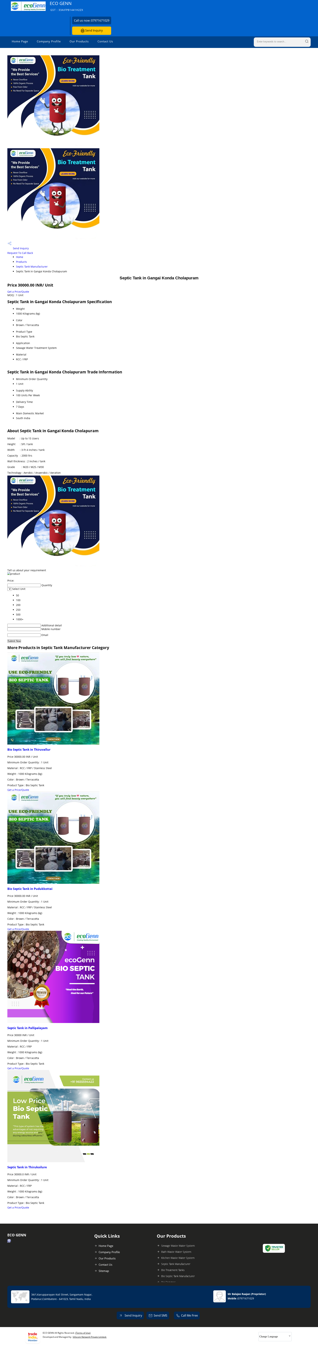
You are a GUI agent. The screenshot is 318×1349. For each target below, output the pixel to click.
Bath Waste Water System (176, 1251)
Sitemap (104, 1271)
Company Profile (49, 41)
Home (19, 257)
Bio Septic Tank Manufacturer (178, 1276)
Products (21, 261)
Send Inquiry (93, 30)
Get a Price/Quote (18, 291)
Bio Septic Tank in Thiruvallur (28, 750)
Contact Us (105, 41)
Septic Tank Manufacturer (32, 266)
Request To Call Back (20, 253)
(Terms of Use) (83, 1332)
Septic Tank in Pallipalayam (27, 1028)
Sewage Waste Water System (178, 1245)
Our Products (79, 41)
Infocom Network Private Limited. (90, 1336)
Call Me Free (189, 1315)
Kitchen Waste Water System (178, 1258)
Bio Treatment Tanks (173, 1270)
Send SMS (160, 1315)
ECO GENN (66, 6)
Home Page (20, 41)
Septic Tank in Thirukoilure (27, 1167)
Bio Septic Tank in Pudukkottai (29, 889)
